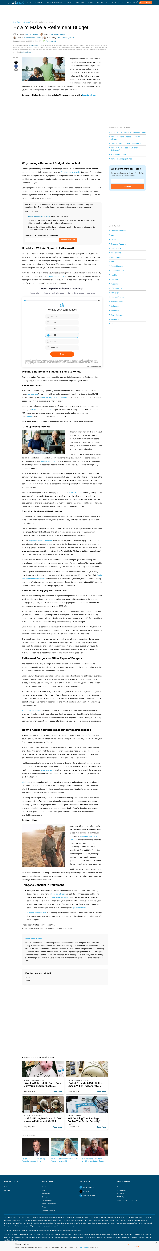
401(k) (33, 409)
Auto (112, 235)
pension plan (33, 394)
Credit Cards (116, 248)
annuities (30, 416)
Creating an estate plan (36, 913)
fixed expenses (75, 492)
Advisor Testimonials (49, 1203)
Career (113, 239)
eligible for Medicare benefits (41, 540)
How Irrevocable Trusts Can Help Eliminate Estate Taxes (92, 1160)
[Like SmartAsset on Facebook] (81, 1187)
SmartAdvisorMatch (48, 1210)
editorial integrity (34, 45)
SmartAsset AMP (47, 1200)
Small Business (117, 315)
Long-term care (47, 770)
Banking (90, 3)
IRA (51, 409)
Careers (7, 1190)
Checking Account (118, 244)
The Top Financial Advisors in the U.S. (126, 143)
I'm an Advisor (132, 3)
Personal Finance (117, 297)
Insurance (114, 279)
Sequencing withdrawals (32, 710)
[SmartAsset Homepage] (16, 3)
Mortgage (69, 3)
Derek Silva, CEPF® (33, 938)
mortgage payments (49, 461)
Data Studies (116, 257)
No (28, 980)
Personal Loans (117, 302)
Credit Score (116, 253)
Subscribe (127, 186)
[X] (16, 62)
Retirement (39, 3)
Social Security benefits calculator (54, 397)
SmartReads (114, 3)
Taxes (29, 3)
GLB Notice (121, 1197)
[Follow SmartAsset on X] (81, 1191)
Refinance (115, 306)
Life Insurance (116, 288)
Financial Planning (54, 3)
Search (44, 1187)
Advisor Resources (118, 231)
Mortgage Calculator (119, 154)
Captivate (45, 1197)
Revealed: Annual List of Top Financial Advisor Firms (33, 1160)
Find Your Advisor (68, 240)
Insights (114, 275)
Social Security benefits (70, 172)
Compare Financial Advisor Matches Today (128, 132)
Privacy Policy (121, 1190)
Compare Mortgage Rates (121, 159)
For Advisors (101, 3)
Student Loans (116, 319)
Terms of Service (122, 1187)
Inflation (25, 782)
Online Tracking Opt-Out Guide (127, 1200)
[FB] (16, 66)
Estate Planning (117, 266)
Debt (113, 262)
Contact (7, 1187)
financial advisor (89, 95)
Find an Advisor (145, 3)
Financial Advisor (117, 270)
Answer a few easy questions (39, 216)
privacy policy (83, 1247)
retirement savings (56, 276)
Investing (80, 3)
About (44, 1190)
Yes (28, 977)
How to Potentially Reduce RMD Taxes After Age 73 (64, 1160)
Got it (136, 1246)
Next (62, 354)
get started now (79, 908)
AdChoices (120, 1193)
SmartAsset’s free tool (60, 897)
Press (44, 1207)
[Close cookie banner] (156, 1243)
